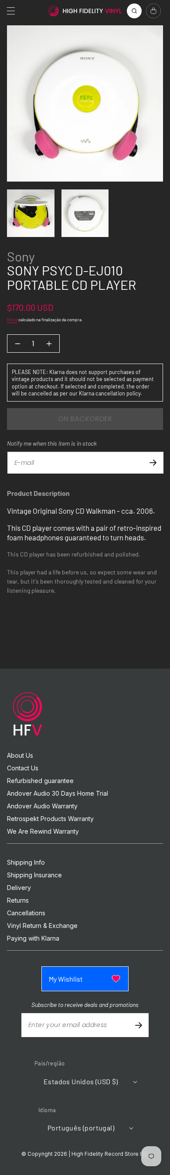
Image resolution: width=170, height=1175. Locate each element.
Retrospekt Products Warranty (50, 819)
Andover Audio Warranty (42, 806)
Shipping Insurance (34, 875)
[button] (10, 10)
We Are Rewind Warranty (43, 831)
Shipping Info (26, 862)
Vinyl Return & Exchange (42, 926)
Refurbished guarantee (40, 781)
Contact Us (22, 768)
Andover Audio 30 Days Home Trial (57, 793)
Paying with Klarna (33, 938)
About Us (20, 755)
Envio (12, 319)
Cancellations (26, 913)
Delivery (19, 888)
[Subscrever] (153, 462)
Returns (18, 900)
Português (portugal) (81, 1127)
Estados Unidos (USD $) (81, 1081)
